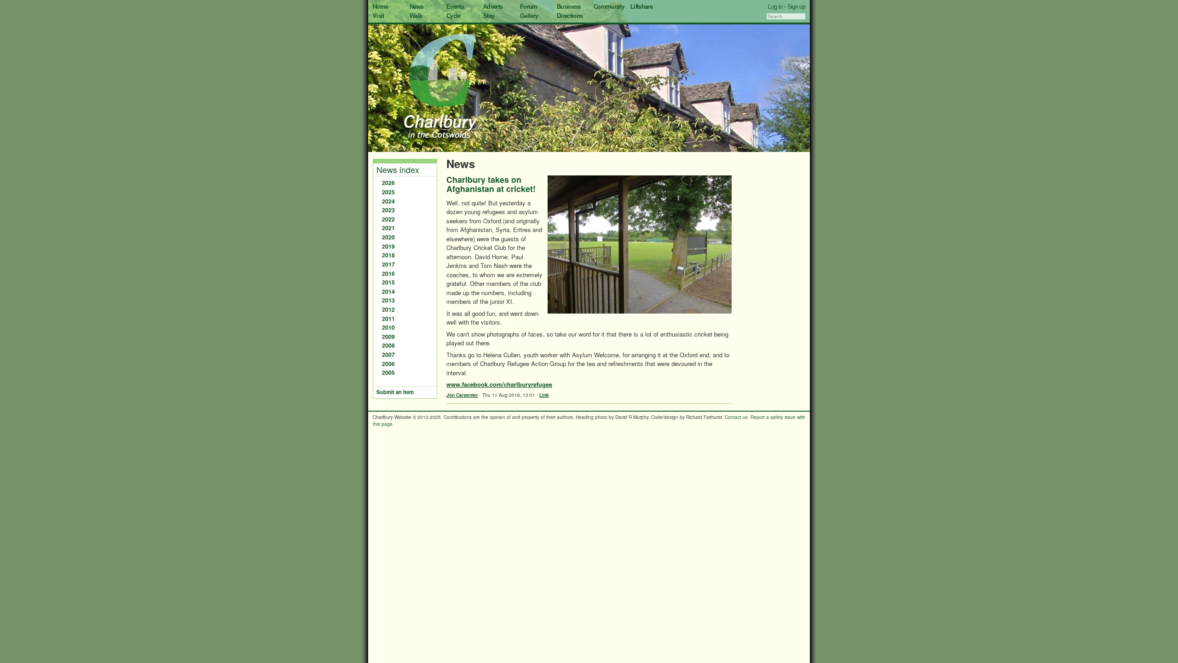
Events (455, 6)
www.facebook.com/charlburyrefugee (499, 384)
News (416, 6)
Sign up (796, 6)
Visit (378, 15)
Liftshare (641, 6)
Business (569, 6)
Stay (488, 15)
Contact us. (737, 417)
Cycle (453, 15)
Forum (528, 6)
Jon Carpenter (462, 395)
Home (380, 6)
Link (544, 395)
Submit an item (395, 392)
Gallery (529, 15)
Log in (775, 6)
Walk (416, 15)
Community (609, 6)
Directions (570, 15)
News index (397, 169)
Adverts (492, 6)
